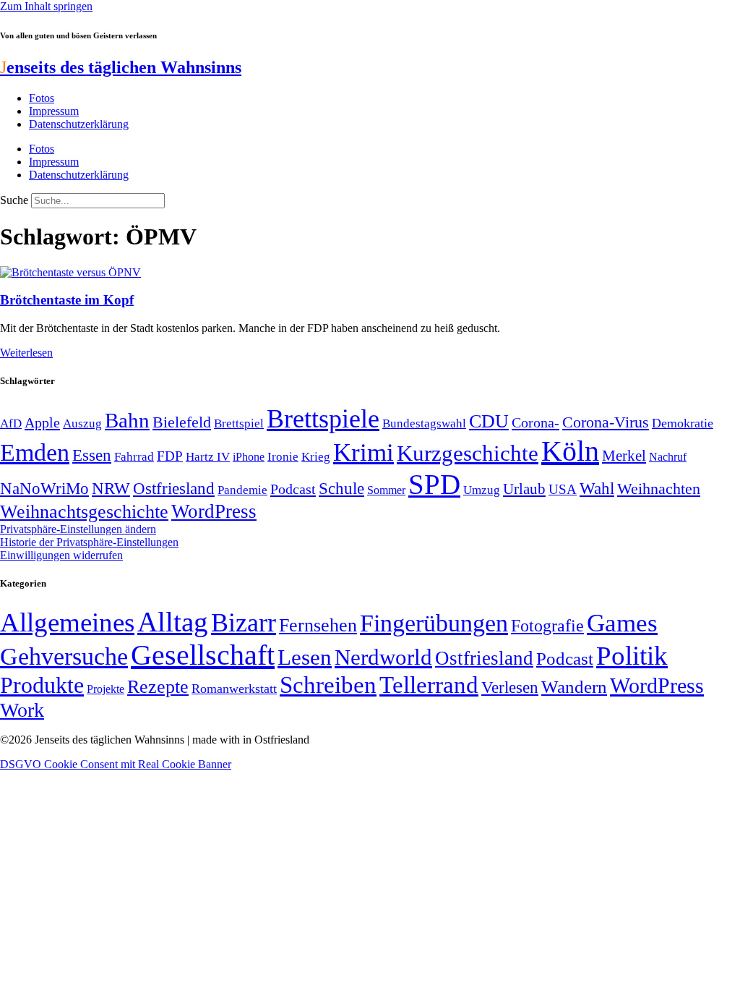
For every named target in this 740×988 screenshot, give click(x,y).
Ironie (282, 457)
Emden (34, 452)
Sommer (386, 490)
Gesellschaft (203, 655)
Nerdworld (383, 657)
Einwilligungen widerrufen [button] (61, 555)
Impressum (54, 111)
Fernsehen (318, 625)
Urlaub (524, 489)
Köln (570, 451)
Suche (14, 200)
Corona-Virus (605, 422)
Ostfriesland (174, 488)
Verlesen (509, 687)
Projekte (105, 689)
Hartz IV (208, 456)
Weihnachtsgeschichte (84, 511)
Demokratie (682, 423)
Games (622, 623)
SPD (434, 484)
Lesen (305, 657)
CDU (489, 421)
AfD (11, 423)
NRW (111, 488)
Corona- (535, 422)
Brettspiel (239, 423)
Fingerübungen (434, 623)
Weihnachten (658, 489)
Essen (91, 455)
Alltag (172, 621)
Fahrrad (134, 457)
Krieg (315, 456)
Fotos (41, 98)
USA (562, 489)
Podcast (293, 489)
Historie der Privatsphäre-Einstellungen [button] (89, 542)
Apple (42, 422)
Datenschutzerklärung (79, 124)
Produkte (42, 685)
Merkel (624, 456)
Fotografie (547, 625)
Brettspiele (323, 418)
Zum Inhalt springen (46, 6)
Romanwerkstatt (234, 688)
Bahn (127, 420)
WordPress (214, 511)
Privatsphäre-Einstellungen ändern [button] (78, 529)
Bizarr (243, 622)
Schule (341, 488)
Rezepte (158, 686)
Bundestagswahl (424, 423)
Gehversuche (64, 656)
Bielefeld (181, 422)
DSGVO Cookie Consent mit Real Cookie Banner (115, 764)
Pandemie (242, 490)
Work (22, 710)
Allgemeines (67, 622)
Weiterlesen (26, 352)
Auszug (82, 423)
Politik (632, 655)
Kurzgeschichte (467, 453)
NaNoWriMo (44, 489)
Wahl (597, 488)
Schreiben (328, 685)
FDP (170, 456)
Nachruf (668, 457)
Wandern (574, 687)
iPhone (248, 457)
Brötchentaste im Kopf (67, 299)
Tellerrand (428, 685)
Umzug (481, 490)
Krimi (363, 452)
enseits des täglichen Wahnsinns (120, 67)
